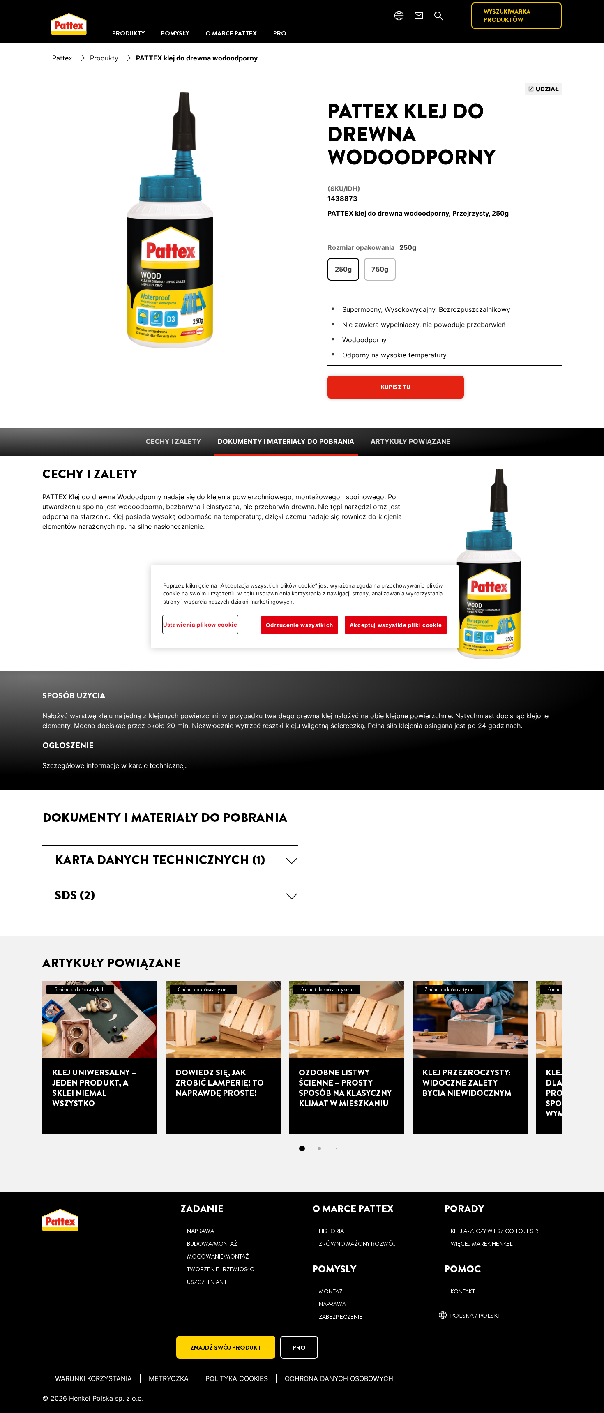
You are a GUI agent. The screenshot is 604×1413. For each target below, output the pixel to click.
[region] (305, 607)
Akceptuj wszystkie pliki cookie (396, 625)
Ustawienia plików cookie (200, 624)
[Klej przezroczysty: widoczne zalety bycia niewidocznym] (470, 1057)
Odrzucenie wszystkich (299, 625)
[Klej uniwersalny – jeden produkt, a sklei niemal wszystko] (99, 1057)
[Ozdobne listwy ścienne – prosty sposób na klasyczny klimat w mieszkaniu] (346, 1057)
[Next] (576, 1057)
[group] (170, 220)
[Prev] (27, 1057)
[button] (170, 860)
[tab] (302, 1148)
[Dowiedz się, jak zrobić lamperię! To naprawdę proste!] (223, 1057)
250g (343, 269)
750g (379, 269)
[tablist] (302, 1148)
